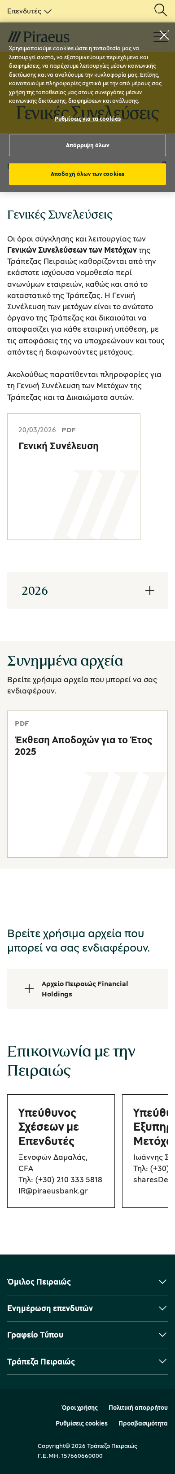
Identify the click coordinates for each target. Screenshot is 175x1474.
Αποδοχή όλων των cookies (87, 174)
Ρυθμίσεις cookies (82, 1423)
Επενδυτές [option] (24, 11)
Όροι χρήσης (79, 1408)
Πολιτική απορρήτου (138, 1408)
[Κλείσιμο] (164, 35)
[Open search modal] (160, 11)
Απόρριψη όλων (87, 145)
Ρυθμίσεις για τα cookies (87, 118)
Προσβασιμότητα (143, 1423)
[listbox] (28, 10)
